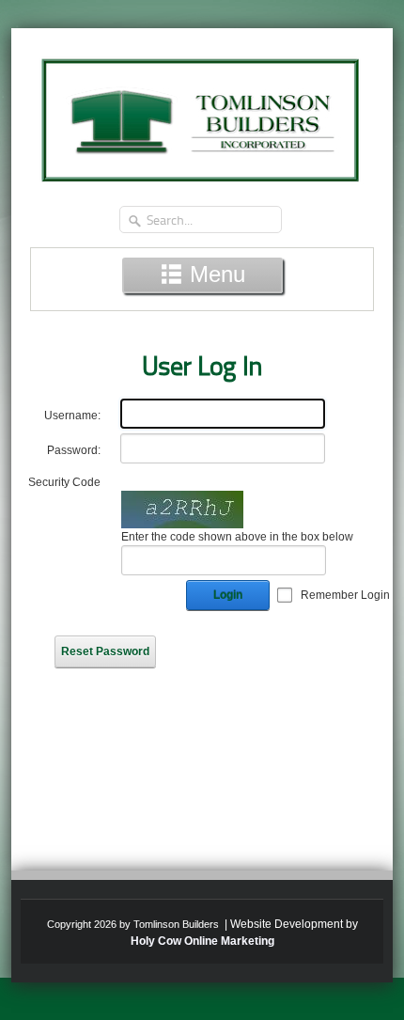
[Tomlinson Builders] (202, 113)
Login (227, 595)
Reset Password (105, 651)
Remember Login (345, 595)
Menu (214, 274)
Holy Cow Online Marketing (202, 941)
